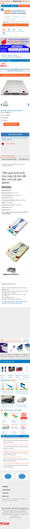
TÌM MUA (5, 493)
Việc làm (4, 31)
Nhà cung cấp (20, 31)
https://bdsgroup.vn (13, 520)
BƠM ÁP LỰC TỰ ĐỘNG (10, 376)
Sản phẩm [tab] (7, 17)
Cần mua (9, 31)
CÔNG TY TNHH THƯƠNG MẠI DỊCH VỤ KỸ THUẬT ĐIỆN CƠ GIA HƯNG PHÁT (5, 421)
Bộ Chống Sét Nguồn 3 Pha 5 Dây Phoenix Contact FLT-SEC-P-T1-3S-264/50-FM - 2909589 (21, 406)
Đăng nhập (6, 6)
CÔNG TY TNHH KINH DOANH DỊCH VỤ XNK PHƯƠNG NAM (23, 433)
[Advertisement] (15, 322)
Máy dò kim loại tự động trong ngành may (6, 355)
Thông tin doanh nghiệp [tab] (8, 159)
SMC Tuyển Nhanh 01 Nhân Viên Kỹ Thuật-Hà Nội (14, 444)
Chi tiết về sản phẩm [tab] (7, 156)
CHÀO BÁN (6, 490)
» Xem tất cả (24, 436)
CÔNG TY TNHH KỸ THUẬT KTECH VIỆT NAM (5, 433)
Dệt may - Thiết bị (12, 55)
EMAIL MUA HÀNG (12, 124)
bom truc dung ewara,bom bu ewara (3, 376)
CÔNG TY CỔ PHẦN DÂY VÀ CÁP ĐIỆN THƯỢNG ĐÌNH (23, 421)
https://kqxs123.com (23, 520)
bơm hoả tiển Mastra (26, 376)
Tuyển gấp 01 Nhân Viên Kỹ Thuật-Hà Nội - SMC (14, 438)
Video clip (4, 34)
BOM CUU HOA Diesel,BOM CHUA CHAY (19, 376)
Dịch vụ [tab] (24, 17)
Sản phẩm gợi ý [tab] (24, 159)
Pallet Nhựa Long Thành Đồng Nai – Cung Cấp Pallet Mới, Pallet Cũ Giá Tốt (8, 406)
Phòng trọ (4, 520)
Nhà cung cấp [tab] (16, 17)
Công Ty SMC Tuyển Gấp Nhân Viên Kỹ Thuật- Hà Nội (15, 463)
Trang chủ (3, 55)
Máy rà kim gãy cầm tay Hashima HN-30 (13, 355)
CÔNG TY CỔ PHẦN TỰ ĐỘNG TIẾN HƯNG (14, 421)
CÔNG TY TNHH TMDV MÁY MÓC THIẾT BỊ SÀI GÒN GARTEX (15, 138)
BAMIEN (5, 486)
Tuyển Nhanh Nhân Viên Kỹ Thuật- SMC (12, 457)
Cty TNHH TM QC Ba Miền (14, 433)
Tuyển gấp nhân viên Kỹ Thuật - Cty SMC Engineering (15, 451)
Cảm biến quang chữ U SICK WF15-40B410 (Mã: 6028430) (21, 392)
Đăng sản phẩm (25, 6)
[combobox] (15, 22)
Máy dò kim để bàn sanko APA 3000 (12, 57)
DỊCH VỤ (5, 496)
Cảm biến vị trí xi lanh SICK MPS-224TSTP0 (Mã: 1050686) (7, 392)
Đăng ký (15, 6)
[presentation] (24, 340)
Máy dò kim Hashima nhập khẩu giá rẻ (21, 355)
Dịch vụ (14, 31)
